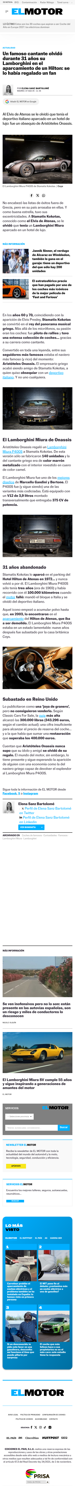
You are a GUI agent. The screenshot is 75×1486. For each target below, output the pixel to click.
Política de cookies (24, 1419)
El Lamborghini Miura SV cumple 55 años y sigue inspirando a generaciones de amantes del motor (37, 1084)
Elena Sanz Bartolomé (35, 88)
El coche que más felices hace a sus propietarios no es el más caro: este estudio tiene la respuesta (53, 1349)
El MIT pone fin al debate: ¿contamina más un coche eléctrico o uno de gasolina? (54, 1287)
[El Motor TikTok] (45, 1427)
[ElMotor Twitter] (35, 1427)
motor (10, 597)
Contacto (53, 1419)
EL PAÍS (38, 1238)
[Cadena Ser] (64, 1438)
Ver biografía (28, 827)
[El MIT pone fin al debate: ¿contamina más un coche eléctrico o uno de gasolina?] (54, 1280)
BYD (16, 2)
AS (46, 1238)
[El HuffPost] (50, 1438)
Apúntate (16, 1166)
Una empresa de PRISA (37, 1474)
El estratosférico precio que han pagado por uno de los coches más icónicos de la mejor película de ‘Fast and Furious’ (52, 289)
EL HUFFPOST (26, 1238)
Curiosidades (50, 835)
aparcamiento (13, 618)
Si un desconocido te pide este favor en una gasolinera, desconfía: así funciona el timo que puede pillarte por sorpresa (20, 1351)
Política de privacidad (30, 1415)
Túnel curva (63, 2)
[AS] (20, 1438)
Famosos (63, 835)
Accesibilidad (41, 1419)
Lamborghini (30, 838)
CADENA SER (56, 1238)
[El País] (11, 1438)
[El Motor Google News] (50, 1427)
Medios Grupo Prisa (37, 1482)
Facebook (10, 793)
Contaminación (29, 2)
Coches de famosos (32, 835)
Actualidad (9, 48)
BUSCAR (15, 1201)
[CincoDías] (32, 1438)
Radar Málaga (47, 2)
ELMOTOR (11, 1238)
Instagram (30, 793)
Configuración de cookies (53, 1415)
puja (42, 715)
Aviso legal (13, 1415)
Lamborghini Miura (12, 838)
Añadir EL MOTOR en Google (23, 101)
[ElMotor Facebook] (31, 1427)
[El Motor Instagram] (40, 1427)
